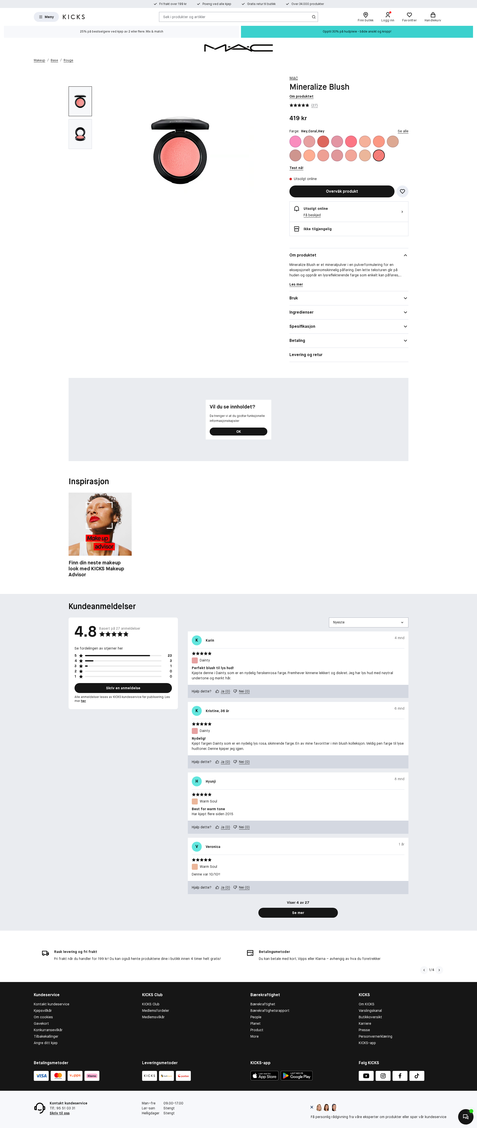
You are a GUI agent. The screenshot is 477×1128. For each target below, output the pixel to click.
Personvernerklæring (375, 1036)
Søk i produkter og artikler (184, 16)
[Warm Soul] (365, 155)
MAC (293, 78)
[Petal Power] (337, 155)
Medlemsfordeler (155, 1010)
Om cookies (43, 1017)
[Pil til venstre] (424, 970)
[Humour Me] (365, 141)
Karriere (365, 1023)
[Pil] (439, 970)
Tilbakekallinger (46, 1036)
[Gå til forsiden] (74, 17)
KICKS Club (150, 1004)
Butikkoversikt (370, 1017)
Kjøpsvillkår (43, 1010)
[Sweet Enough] (351, 155)
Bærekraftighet (262, 1004)
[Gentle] (337, 141)
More (254, 1036)
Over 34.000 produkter (307, 4)
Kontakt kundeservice (51, 1004)
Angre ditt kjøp (46, 1043)
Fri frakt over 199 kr (173, 4)
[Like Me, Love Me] (379, 141)
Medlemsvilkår (153, 1017)
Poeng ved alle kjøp (216, 4)
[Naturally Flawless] (309, 155)
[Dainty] (309, 141)
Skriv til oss (60, 1113)
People (255, 1017)
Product (256, 1030)
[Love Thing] (295, 155)
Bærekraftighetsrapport (269, 1010)
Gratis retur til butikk (261, 4)
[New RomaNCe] (323, 155)
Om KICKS (366, 1004)
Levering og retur (305, 354)
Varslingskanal (370, 1010)
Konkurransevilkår (48, 1030)
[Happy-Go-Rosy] (351, 141)
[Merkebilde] (238, 48)
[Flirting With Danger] (323, 141)
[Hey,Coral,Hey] (379, 155)
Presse (364, 1030)
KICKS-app (367, 1043)
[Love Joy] (393, 141)
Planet (255, 1023)
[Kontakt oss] (466, 1117)
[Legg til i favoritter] (402, 191)
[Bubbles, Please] (295, 141)
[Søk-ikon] (314, 17)
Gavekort (41, 1023)
